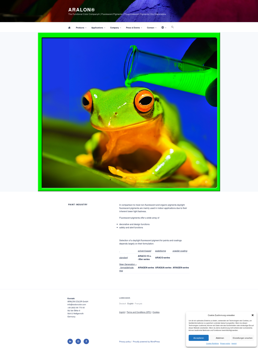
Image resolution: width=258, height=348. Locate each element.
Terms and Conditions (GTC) (139, 312)
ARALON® (81, 9)
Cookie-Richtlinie (212, 343)
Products (80, 27)
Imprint (234, 343)
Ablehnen (220, 337)
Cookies (156, 312)
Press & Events (133, 27)
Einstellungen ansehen (242, 337)
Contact (150, 27)
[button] (252, 315)
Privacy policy (225, 343)
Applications (97, 27)
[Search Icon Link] (172, 27)
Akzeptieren (198, 337)
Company (114, 27)
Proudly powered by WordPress (146, 341)
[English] (163, 27)
